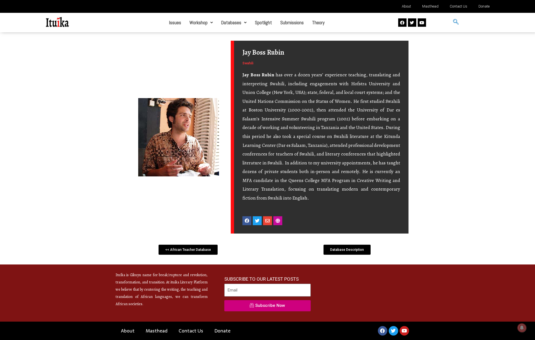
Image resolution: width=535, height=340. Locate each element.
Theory (318, 23)
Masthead (430, 6)
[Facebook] (402, 22)
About (406, 6)
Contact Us (458, 6)
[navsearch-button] (455, 22)
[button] (201, 22)
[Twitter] (412, 22)
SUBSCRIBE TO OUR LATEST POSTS (261, 279)
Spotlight (263, 23)
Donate (484, 6)
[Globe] (277, 220)
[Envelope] (267, 220)
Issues (175, 23)
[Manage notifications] (521, 327)
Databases (231, 23)
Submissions (292, 23)
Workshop (198, 23)
